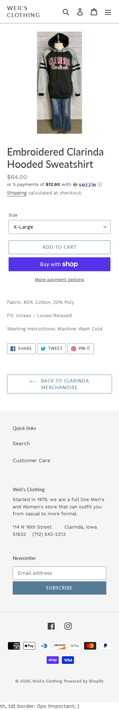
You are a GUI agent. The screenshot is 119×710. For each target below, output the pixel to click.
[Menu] (108, 11)
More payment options (59, 279)
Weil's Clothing (23, 11)
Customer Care (31, 460)
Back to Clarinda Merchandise (64, 384)
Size (13, 214)
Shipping (17, 193)
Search (21, 443)
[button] (59, 184)
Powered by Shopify (84, 681)
